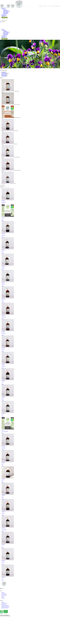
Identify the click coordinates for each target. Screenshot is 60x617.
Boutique (3, 592)
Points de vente (4, 595)
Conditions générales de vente (5, 606)
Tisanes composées (4, 75)
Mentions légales (4, 604)
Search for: (1, 68)
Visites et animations (4, 594)
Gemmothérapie (4, 72)
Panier (1, 21)
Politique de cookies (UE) (5, 607)
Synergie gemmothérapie (5, 73)
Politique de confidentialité (5, 605)
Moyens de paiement (4, 603)
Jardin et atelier (4, 593)
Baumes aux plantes (4, 74)
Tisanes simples (4, 76)
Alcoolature (3, 200)
